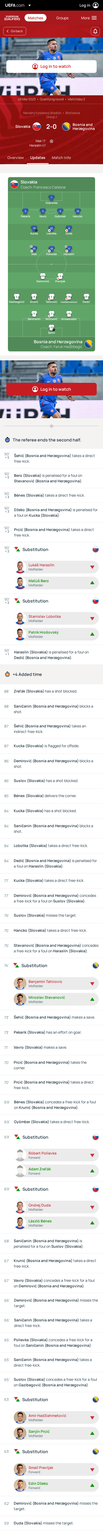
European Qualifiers (12, 17)
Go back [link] (17, 31)
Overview (15, 157)
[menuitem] (37, 18)
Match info (61, 157)
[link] (35, 18)
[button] (88, 18)
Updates (37, 157)
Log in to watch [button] (55, 66)
